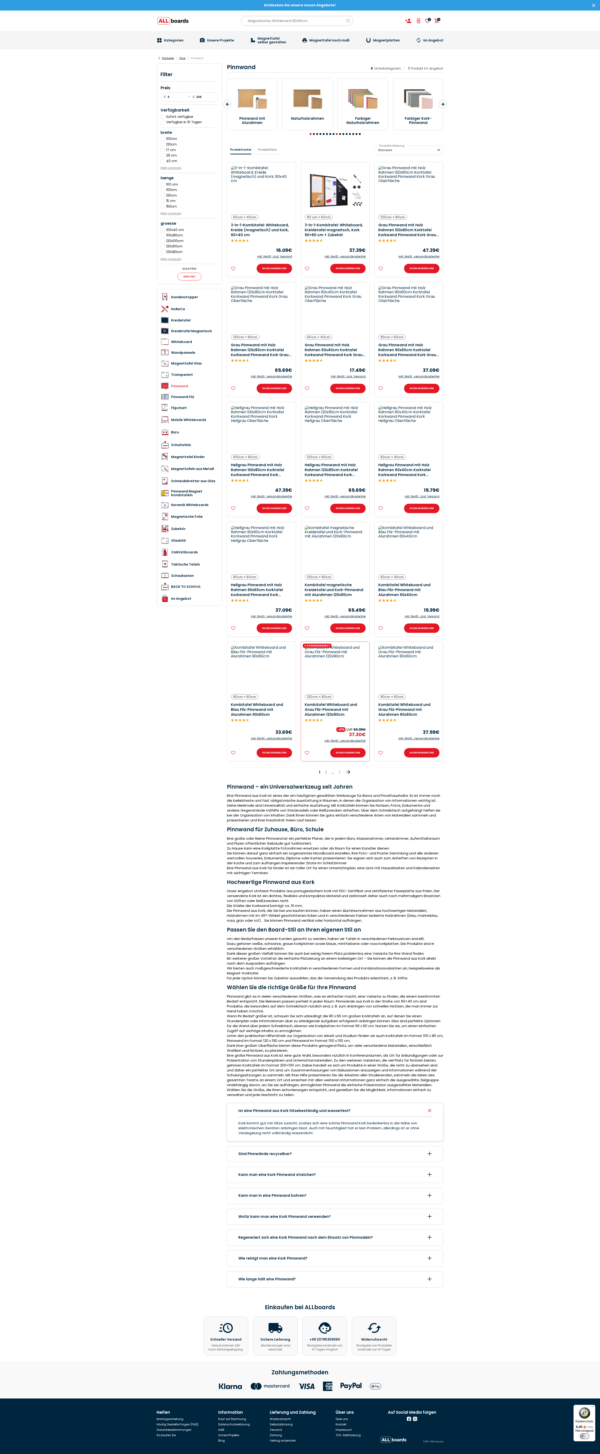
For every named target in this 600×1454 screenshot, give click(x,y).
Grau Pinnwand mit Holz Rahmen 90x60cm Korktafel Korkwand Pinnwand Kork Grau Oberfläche (407, 350)
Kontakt (341, 1424)
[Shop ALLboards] (173, 21)
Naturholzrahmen (307, 118)
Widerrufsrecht (280, 1419)
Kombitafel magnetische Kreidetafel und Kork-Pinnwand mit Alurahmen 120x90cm (334, 589)
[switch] (584, 1436)
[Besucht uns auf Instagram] (415, 1419)
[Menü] (592, 1407)
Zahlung (276, 1435)
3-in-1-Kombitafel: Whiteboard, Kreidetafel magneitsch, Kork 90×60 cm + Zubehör (334, 230)
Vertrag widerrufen (283, 1441)
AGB (221, 1430)
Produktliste (267, 150)
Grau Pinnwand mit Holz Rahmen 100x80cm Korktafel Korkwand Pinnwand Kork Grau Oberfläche (407, 230)
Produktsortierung (391, 145)
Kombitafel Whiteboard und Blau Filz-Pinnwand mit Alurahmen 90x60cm (257, 709)
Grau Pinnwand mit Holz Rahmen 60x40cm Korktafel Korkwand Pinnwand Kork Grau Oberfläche (333, 350)
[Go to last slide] (227, 104)
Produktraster (240, 150)
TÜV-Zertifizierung (348, 1435)
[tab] (310, 134)
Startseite (168, 58)
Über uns (342, 1419)
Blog (221, 1441)
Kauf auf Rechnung (232, 1419)
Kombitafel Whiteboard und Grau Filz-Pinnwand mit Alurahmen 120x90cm (331, 709)
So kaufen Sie (166, 1435)
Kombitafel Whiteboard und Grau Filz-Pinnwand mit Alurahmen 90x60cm (404, 709)
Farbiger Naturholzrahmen (362, 120)
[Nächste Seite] (348, 773)
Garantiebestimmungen (174, 1430)
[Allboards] (393, 1440)
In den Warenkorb (274, 268)
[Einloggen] (418, 21)
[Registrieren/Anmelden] (408, 21)
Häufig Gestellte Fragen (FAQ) (177, 1424)
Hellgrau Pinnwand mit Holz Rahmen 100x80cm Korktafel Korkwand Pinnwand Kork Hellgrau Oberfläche (257, 469)
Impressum (344, 1430)
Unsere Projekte (228, 1435)
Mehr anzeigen (171, 168)
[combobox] (408, 150)
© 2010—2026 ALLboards (433, 1442)
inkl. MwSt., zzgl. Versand (274, 256)
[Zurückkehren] (159, 58)
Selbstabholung (281, 1424)
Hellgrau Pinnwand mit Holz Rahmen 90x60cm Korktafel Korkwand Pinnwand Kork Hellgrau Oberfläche (257, 589)
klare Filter (189, 269)
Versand (276, 1430)
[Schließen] (593, 5)
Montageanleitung (170, 1419)
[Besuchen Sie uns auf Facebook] (409, 1419)
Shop (182, 58)
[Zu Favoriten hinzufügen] (233, 268)
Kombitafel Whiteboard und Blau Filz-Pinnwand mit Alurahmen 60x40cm (404, 589)
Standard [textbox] (385, 150)
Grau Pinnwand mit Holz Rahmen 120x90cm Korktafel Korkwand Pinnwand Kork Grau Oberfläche (260, 350)
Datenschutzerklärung (234, 1424)
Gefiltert (189, 276)
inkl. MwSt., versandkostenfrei (345, 256)
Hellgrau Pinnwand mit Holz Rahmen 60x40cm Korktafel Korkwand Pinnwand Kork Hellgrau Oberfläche (404, 469)
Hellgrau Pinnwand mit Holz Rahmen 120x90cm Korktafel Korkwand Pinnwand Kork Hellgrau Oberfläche (331, 469)
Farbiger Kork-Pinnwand (418, 120)
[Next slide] (442, 104)
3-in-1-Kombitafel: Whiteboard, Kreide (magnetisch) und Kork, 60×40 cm (260, 230)
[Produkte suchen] (348, 21)
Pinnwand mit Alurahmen (252, 120)
